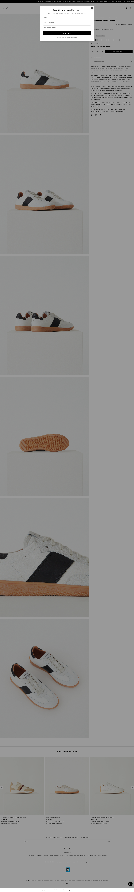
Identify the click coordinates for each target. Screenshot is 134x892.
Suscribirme (67, 33)
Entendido (91, 889)
